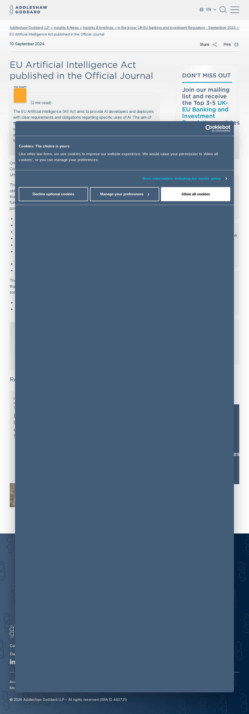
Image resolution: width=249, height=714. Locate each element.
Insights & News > (68, 28)
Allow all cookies (195, 194)
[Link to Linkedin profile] (13, 663)
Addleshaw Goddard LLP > (31, 28)
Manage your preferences (121, 194)
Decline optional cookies (53, 194)
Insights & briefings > (100, 28)
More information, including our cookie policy (181, 178)
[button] (223, 11)
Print (227, 44)
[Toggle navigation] (235, 9)
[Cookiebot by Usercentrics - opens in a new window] (209, 128)
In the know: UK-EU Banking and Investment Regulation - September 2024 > (178, 28)
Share (204, 44)
